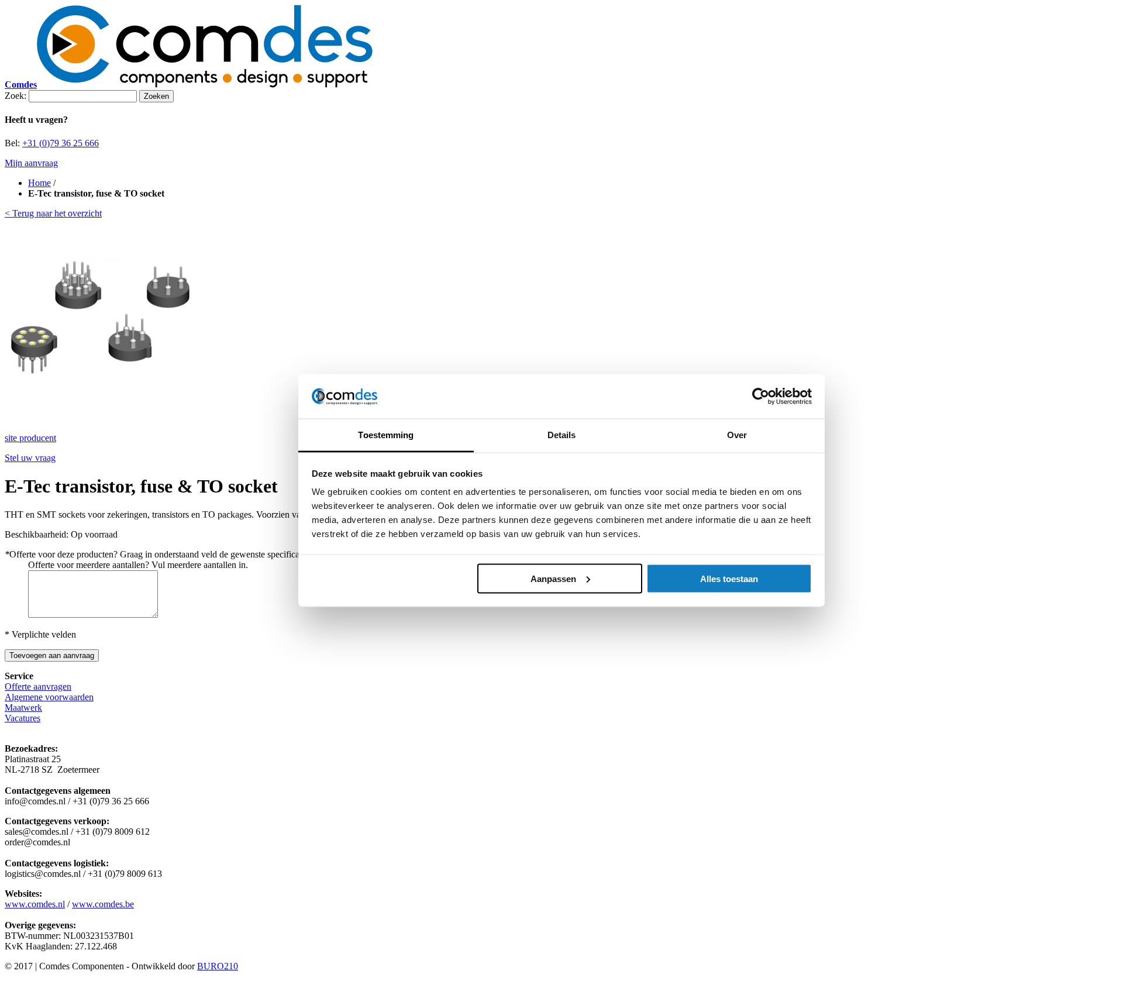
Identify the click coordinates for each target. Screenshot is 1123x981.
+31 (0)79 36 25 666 (60, 143)
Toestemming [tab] (386, 435)
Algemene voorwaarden (49, 697)
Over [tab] (737, 435)
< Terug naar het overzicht (53, 213)
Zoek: (15, 96)
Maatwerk (23, 707)
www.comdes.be (103, 904)
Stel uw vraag (30, 458)
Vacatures (22, 718)
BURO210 (217, 966)
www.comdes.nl (35, 904)
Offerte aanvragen (38, 686)
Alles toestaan (729, 578)
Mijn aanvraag (31, 163)
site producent (30, 438)
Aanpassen (553, 578)
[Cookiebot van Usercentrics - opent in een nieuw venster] (760, 396)
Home (39, 183)
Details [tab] (561, 435)
